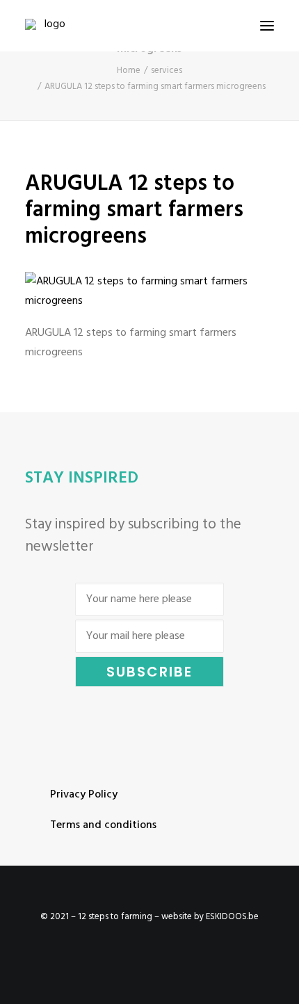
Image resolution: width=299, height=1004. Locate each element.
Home (128, 70)
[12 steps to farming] (49, 26)
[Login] (204, 25)
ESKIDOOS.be (232, 916)
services (166, 70)
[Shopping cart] (226, 25)
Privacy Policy (84, 795)
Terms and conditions (103, 825)
